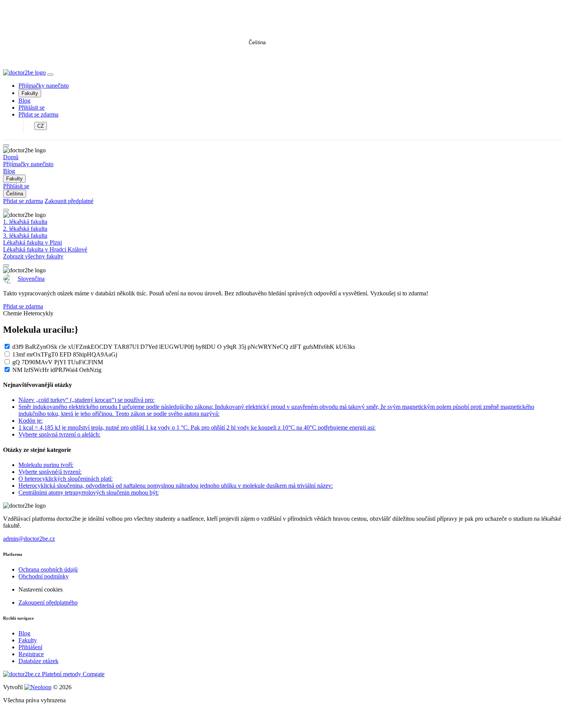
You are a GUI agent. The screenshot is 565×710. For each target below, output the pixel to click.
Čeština (257, 42)
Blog (24, 100)
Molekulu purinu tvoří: (45, 465)
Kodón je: (30, 420)
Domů (10, 157)
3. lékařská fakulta (25, 235)
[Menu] (50, 74)
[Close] (6, 145)
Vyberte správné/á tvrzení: (49, 471)
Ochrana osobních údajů (48, 569)
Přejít (245, 58)
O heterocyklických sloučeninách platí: (65, 478)
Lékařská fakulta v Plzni (32, 242)
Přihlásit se (31, 107)
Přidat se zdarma (38, 114)
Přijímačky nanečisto (43, 85)
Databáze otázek (38, 661)
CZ (40, 126)
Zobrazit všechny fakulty (33, 256)
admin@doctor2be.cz (29, 538)
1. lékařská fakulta (25, 221)
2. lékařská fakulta (25, 228)
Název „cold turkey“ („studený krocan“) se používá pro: (86, 400)
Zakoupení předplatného (48, 602)
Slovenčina (31, 278)
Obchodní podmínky (43, 576)
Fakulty (30, 93)
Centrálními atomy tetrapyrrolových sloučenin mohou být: (88, 492)
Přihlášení (30, 647)
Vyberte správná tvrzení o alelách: (59, 434)
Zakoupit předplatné (69, 201)
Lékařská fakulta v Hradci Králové (45, 249)
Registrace (31, 654)
